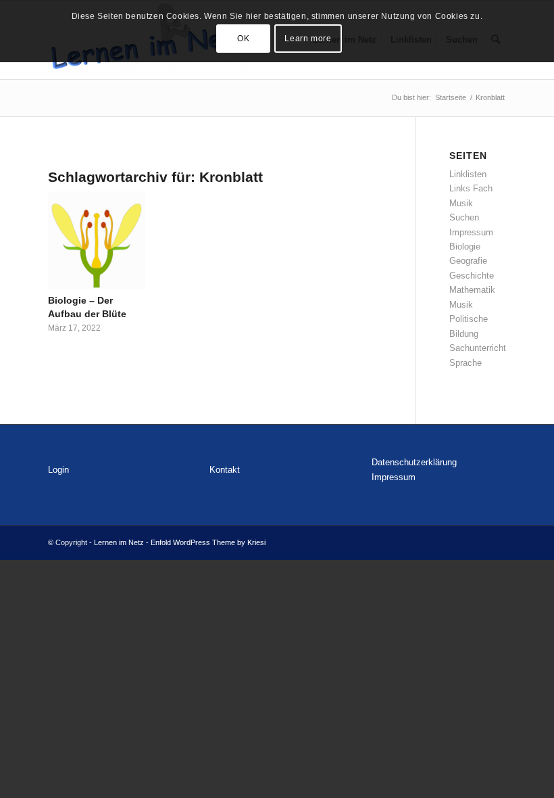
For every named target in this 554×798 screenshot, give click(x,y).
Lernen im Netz (119, 542)
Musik (461, 305)
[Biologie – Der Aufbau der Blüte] (97, 240)
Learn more (307, 38)
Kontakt (224, 470)
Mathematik (472, 290)
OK (243, 38)
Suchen (464, 217)
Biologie (464, 246)
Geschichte (471, 276)
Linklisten (467, 174)
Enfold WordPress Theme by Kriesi (208, 542)
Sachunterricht (477, 348)
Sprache (465, 363)
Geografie (468, 261)
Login (58, 470)
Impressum (471, 232)
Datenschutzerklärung (414, 462)
